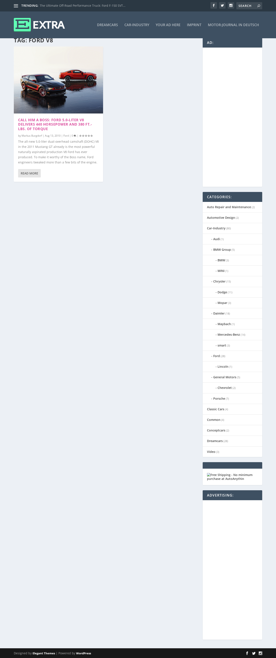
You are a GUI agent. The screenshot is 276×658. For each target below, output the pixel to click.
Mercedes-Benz (229, 334)
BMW (221, 260)
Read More (29, 173)
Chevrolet (225, 388)
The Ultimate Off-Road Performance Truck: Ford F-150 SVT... (82, 5)
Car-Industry (136, 25)
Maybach (224, 324)
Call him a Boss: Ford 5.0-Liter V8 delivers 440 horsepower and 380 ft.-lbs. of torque (55, 124)
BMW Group (222, 250)
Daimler (219, 313)
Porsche (219, 398)
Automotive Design (221, 218)
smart (222, 345)
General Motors (224, 377)
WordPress (83, 653)
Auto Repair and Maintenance (229, 207)
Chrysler (219, 281)
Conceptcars (216, 430)
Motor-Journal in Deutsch (233, 25)
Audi (216, 239)
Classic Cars (215, 409)
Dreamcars (107, 25)
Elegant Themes (44, 653)
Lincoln (223, 366)
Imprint (194, 25)
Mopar (222, 303)
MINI (221, 271)
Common (213, 420)
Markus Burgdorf (32, 135)
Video (211, 452)
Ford (66, 135)
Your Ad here (168, 25)
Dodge (222, 292)
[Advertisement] (239, 117)
